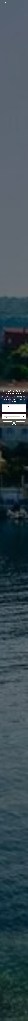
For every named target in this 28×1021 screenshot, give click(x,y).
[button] (25, 2)
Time (7, 417)
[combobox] (14, 406)
